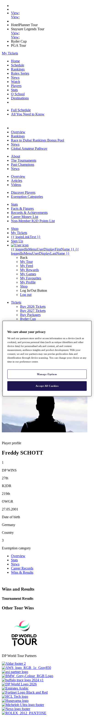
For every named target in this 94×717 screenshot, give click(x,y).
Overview (18, 132)
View (15, 13)
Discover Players (23, 192)
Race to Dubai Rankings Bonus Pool (37, 140)
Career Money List (24, 217)
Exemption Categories (27, 197)
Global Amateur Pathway (29, 148)
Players (16, 86)
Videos (16, 185)
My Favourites (30, 278)
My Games (28, 274)
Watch (15, 82)
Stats (14, 90)
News (15, 77)
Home (15, 61)
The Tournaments (23, 160)
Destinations (20, 98)
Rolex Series (20, 73)
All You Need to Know (27, 114)
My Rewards (29, 270)
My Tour (26, 262)
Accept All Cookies (47, 385)
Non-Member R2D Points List (33, 221)
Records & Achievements (29, 213)
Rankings (18, 69)
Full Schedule (21, 110)
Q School (18, 94)
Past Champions (22, 164)
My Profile (28, 282)
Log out (25, 295)
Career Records (22, 568)
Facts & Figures (22, 208)
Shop (24, 286)
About (15, 156)
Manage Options (47, 374)
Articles (16, 181)
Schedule (17, 65)
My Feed (26, 266)
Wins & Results (22, 572)
